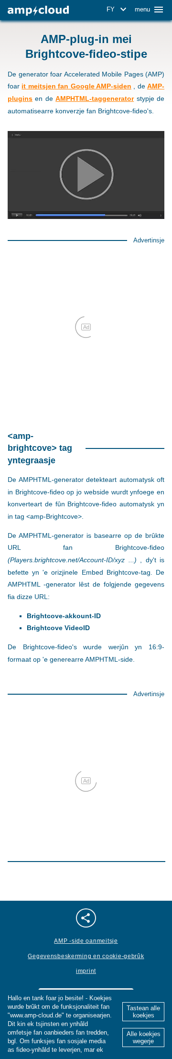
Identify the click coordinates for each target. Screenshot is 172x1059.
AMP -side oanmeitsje (86, 941)
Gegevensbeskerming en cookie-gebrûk (86, 956)
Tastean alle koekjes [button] (143, 1011)
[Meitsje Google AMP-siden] (38, 11)
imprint (86, 971)
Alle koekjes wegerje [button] (144, 1037)
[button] (118, 9)
